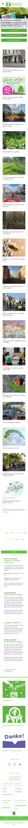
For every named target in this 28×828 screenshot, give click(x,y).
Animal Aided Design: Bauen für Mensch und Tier (12, 501)
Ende (23, 539)
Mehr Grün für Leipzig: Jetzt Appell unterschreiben (13, 98)
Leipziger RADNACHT (12, 623)
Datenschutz (20, 817)
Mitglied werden (6, 807)
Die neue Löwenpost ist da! (10, 448)
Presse (14, 555)
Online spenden (14, 30)
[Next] (25, 17)
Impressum (7, 817)
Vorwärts (17, 539)
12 (23, 533)
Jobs (16, 808)
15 (9, 539)
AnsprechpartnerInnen (7, 794)
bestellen (15, 778)
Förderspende (18, 791)
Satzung (4, 791)
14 (5, 539)
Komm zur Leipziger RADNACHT (14, 27)
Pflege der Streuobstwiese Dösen (12, 561)
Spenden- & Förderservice (12, 750)
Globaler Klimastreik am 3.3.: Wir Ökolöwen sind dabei (14, 314)
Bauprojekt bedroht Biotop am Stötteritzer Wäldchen (14, 396)
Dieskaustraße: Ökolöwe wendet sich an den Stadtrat (13, 287)
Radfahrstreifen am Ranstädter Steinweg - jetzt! (13, 205)
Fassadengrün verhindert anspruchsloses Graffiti (13, 368)
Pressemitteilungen (22, 819)
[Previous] (3, 17)
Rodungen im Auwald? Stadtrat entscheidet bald (13, 232)
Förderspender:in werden (15, 35)
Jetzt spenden (8, 700)
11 (19, 533)
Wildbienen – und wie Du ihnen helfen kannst (14, 260)
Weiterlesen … (16, 63)
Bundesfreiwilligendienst (21, 805)
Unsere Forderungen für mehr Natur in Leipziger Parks (13, 178)
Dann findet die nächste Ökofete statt (14, 510)
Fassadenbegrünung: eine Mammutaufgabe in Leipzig (13, 474)
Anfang (6, 533)
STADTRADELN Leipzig (13, 595)
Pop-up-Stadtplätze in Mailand (11, 422)
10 (16, 533)
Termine (14, 552)
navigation (2, 3)
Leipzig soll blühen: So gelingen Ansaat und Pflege (14, 341)
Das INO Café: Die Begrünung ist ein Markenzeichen (13, 71)
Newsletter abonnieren (14, 40)
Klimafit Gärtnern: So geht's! (11, 152)
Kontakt (13, 817)
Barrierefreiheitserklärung (8, 819)
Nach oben (14, 813)
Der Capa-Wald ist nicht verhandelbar (13, 27)
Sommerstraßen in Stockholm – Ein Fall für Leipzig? (13, 125)
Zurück (12, 533)
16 (12, 539)
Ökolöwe (4, 789)
